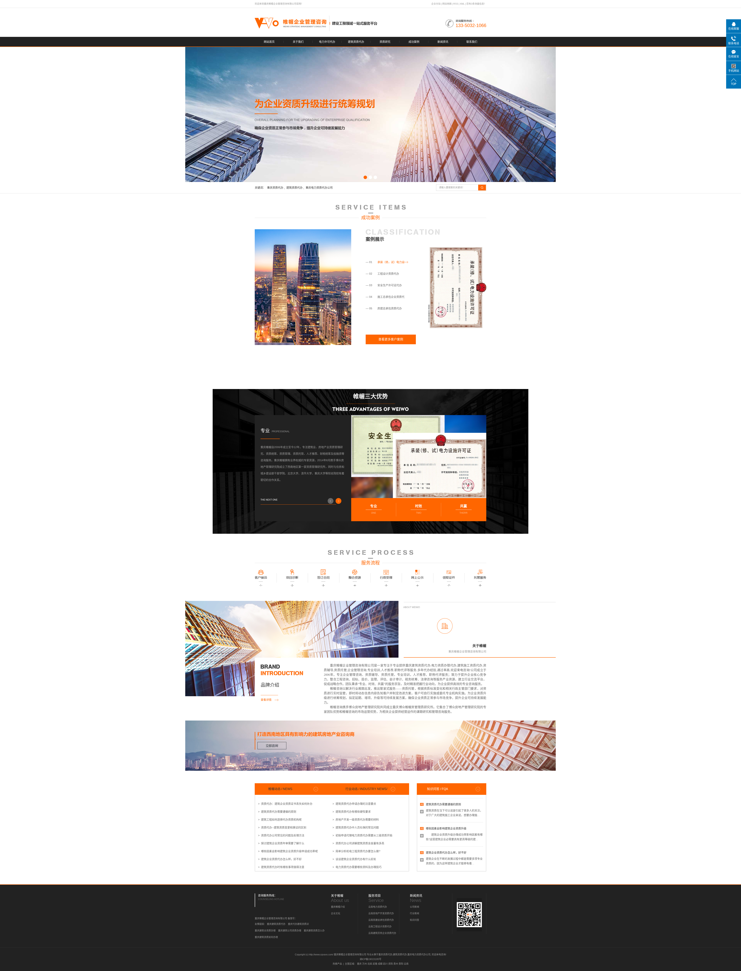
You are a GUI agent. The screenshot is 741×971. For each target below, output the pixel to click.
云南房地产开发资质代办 (381, 913)
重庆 (359, 964)
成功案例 (414, 41)
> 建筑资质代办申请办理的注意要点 (354, 803)
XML (462, 4)
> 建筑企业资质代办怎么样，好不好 (280, 859)
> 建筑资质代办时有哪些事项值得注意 (281, 867)
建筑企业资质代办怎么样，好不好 (446, 835)
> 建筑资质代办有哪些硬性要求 (351, 811)
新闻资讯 (442, 41)
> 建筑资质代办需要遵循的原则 (277, 811)
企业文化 (335, 913)
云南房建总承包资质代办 (381, 920)
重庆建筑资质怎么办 (314, 930)
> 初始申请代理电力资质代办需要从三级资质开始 (362, 835)
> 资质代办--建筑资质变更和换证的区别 (282, 827)
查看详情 (268, 699)
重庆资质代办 (275, 187)
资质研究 (385, 41)
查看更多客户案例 (390, 339)
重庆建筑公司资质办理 (289, 930)
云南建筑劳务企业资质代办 (382, 933)
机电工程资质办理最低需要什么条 (446, 860)
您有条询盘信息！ (476, 4)
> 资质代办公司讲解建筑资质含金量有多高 (358, 843)
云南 (406, 964)
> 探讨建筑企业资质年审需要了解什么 (281, 843)
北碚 (369, 964)
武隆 (375, 964)
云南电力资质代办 (377, 907)
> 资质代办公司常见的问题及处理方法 (281, 835)
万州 (364, 964)
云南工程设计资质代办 (380, 926)
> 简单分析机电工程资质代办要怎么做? (356, 851)
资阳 (390, 964)
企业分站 (436, 4)
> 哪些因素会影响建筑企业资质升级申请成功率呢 (288, 851)
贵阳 (401, 964)
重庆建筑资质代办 (276, 924)
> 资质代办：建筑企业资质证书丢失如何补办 (285, 803)
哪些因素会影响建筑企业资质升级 (446, 811)
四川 (385, 964)
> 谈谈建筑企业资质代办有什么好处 (354, 859)
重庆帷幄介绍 (338, 907)
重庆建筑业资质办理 (265, 930)
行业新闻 (414, 913)
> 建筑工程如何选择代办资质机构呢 (280, 819)
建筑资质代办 (356, 41)
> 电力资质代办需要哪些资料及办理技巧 (356, 867)
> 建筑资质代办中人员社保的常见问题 (355, 827)
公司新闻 (414, 907)
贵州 (395, 964)
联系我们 (471, 41)
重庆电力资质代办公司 (319, 187)
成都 (380, 964)
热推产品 (337, 964)
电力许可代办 (327, 41)
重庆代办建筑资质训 (298, 924)
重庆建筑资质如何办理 (266, 937)
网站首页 (269, 41)
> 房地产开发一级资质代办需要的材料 (355, 819)
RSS (455, 4)
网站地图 (447, 4)
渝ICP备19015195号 (370, 959)
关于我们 (298, 41)
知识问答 (414, 920)
